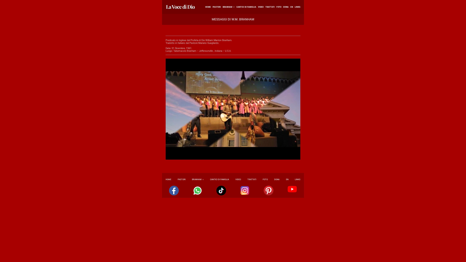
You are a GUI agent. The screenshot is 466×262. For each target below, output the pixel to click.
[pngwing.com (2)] (245, 186)
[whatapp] (197, 186)
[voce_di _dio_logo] (180, 5)
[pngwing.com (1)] (221, 186)
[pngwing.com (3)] (268, 186)
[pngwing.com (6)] (174, 186)
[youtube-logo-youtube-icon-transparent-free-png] (292, 186)
